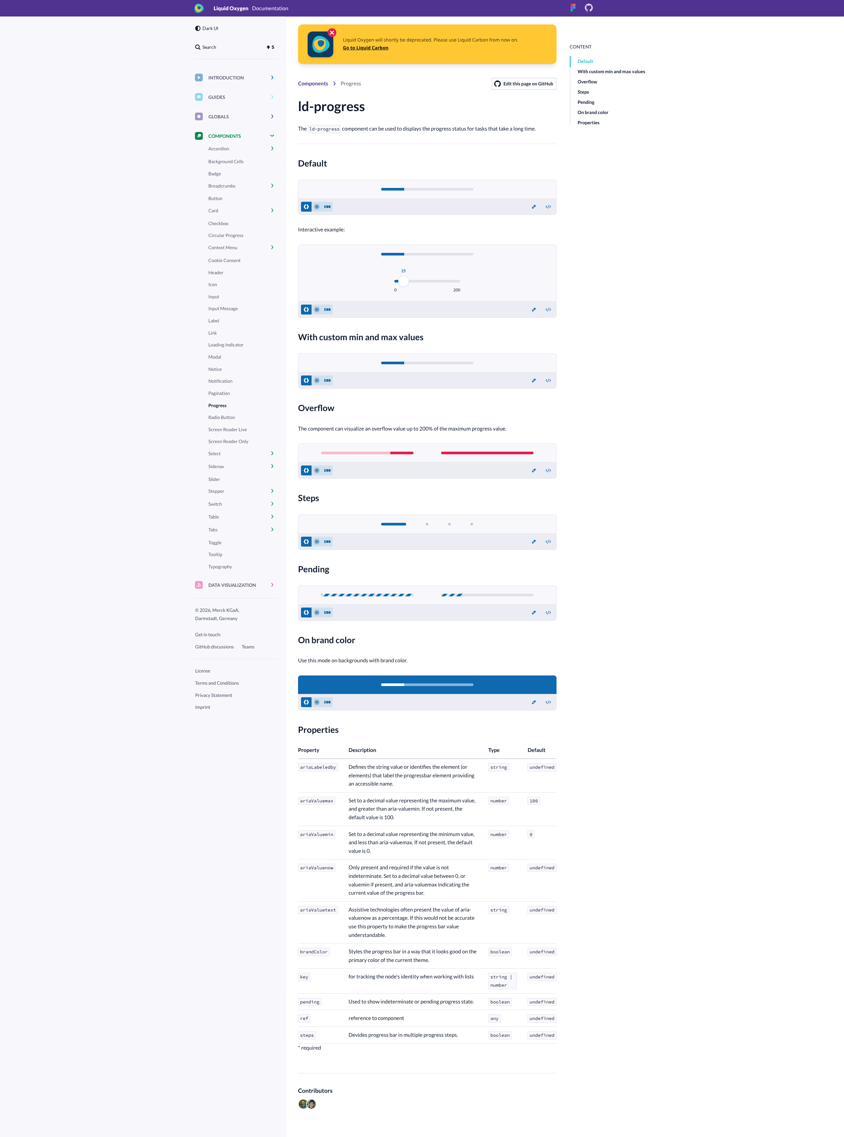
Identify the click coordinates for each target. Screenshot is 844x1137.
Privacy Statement (213, 695)
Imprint (202, 707)
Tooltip (215, 554)
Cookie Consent (224, 260)
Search (209, 47)
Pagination (219, 393)
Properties (588, 122)
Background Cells (226, 161)
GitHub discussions (214, 646)
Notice (215, 369)
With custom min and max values (611, 71)
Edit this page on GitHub (528, 83)
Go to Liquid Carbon (365, 48)
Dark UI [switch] (210, 28)
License (202, 670)
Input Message (223, 308)
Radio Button (221, 417)
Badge (214, 173)
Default (585, 61)
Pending (586, 102)
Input (213, 296)
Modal (214, 357)
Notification (220, 381)
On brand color (593, 112)
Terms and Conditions (217, 683)
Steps (583, 92)
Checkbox (218, 223)
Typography (220, 566)
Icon (212, 284)
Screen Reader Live (227, 429)
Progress (217, 405)
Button (215, 198)
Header (216, 272)
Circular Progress (225, 235)
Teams (248, 646)
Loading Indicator (226, 344)
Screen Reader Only (228, 441)
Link (212, 333)
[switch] (548, 206)
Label (213, 320)
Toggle (215, 542)
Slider (214, 479)
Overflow (587, 81)
